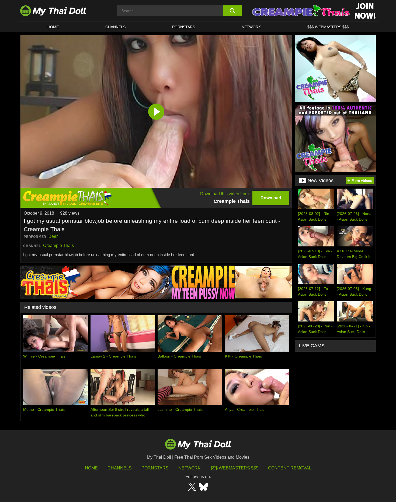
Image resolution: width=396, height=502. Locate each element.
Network (251, 27)
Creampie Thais (58, 245)
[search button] (232, 10)
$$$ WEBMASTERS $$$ (328, 27)
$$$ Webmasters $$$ (234, 468)
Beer (53, 236)
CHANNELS (115, 27)
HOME (53, 27)
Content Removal (289, 468)
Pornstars (183, 27)
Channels (119, 468)
